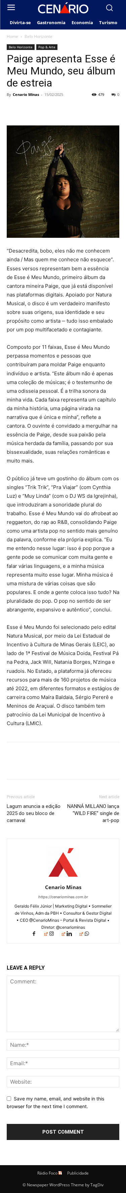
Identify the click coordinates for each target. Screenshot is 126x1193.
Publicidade (78, 1173)
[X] (29, 109)
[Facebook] (13, 109)
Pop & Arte (46, 47)
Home (12, 36)
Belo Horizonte (38, 36)
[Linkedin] (74, 934)
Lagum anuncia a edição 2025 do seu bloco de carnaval (33, 813)
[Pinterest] (44, 109)
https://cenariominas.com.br (63, 896)
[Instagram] (57, 934)
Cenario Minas (26, 94)
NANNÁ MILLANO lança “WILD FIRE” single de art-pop (93, 813)
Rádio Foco (47, 1173)
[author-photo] (63, 878)
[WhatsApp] (60, 109)
